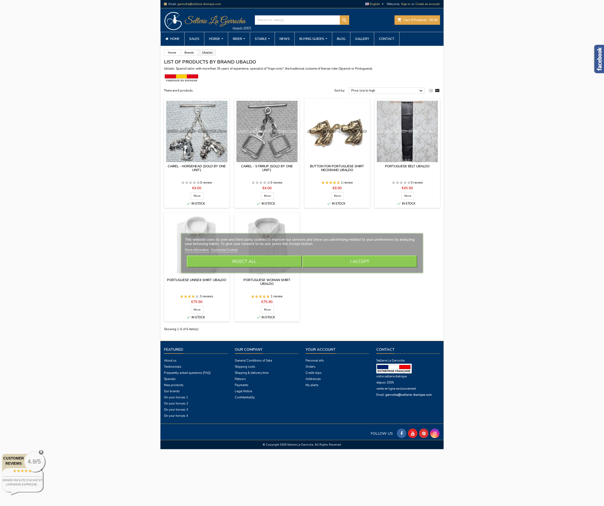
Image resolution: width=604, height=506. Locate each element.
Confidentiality (245, 397)
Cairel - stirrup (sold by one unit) (267, 168)
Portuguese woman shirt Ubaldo (266, 282)
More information (197, 250)
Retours (240, 379)
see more (28, 490)
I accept (359, 261)
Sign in (405, 4)
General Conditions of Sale (253, 360)
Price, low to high (387, 91)
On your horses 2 (176, 403)
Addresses (313, 379)
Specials (170, 379)
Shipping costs (245, 367)
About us (170, 360)
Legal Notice (243, 391)
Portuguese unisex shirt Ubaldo (196, 280)
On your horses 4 (176, 416)
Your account (321, 349)
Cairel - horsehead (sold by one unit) (197, 168)
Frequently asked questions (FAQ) (187, 373)
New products (174, 385)
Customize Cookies (224, 250)
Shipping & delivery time (251, 373)
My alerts (312, 385)
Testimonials (172, 367)
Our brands (172, 391)
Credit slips (314, 373)
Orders (310, 367)
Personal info (315, 360)
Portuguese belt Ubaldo (407, 166)
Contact (385, 349)
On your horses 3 (176, 410)
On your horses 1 (176, 397)
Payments (241, 385)
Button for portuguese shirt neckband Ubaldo (337, 168)
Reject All (244, 261)
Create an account (427, 4)
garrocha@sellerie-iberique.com (199, 4)
